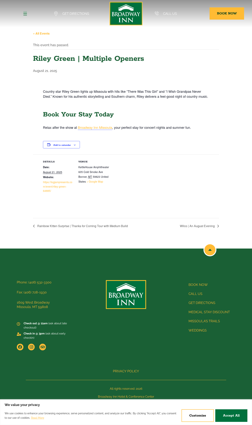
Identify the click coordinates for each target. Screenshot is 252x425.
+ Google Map (95, 181)
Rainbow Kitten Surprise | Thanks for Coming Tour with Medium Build (82, 226)
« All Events (41, 33)
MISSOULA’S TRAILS (204, 321)
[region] (126, 412)
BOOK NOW (198, 285)
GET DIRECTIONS (75, 14)
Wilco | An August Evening (197, 226)
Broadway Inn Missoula (95, 127)
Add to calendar (62, 145)
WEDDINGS (198, 330)
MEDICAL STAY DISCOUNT (209, 312)
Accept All (231, 416)
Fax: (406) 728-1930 (32, 292)
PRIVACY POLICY (126, 371)
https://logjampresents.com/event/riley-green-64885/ (57, 186)
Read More (37, 417)
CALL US (170, 14)
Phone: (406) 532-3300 (34, 282)
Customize (197, 416)
